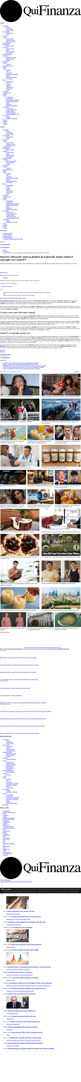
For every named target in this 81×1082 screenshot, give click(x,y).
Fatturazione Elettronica (12, 101)
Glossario (5, 91)
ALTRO (2, 127)
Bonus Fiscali (9, 33)
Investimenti (9, 28)
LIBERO (12, 889)
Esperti (5, 122)
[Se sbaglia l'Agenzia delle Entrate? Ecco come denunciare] (42, 914)
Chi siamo (6, 891)
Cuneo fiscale (6, 846)
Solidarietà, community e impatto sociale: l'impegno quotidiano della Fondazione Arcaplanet (23, 702)
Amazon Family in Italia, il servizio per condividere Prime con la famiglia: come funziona (22, 726)
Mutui (7, 102)
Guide (4, 95)
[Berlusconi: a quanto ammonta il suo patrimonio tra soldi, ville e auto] (42, 919)
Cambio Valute (10, 111)
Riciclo (8, 75)
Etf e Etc (8, 83)
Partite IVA (9, 769)
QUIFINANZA (65, 889)
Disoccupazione (10, 767)
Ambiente (8, 70)
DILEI (56, 889)
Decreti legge (6, 811)
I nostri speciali (7, 92)
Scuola (5, 816)
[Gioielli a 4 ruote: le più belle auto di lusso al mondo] (42, 991)
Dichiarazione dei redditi (9, 812)
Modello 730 (6, 849)
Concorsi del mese (7, 237)
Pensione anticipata (11, 759)
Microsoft (7, 298)
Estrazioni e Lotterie (11, 57)
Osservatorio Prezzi (8, 65)
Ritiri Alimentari (10, 58)
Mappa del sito (18, 881)
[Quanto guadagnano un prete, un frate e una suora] (42, 902)
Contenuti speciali (4, 881)
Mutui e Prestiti (10, 46)
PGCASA (38, 889)
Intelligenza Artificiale (11, 118)
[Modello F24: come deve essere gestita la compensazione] (42, 1019)
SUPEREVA (77, 889)
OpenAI (2, 298)
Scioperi (8, 60)
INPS (4, 813)
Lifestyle (5, 47)
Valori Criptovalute (11, 112)
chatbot (32, 322)
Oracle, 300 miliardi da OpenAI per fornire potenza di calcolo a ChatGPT (21, 368)
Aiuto (35, 891)
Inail (4, 848)
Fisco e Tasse (6, 31)
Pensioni (5, 36)
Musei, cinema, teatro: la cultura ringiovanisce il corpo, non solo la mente (18, 657)
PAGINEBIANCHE (44, 889)
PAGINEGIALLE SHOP (31, 889)
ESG (7, 71)
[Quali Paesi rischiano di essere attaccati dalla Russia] (42, 1002)
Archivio (30, 881)
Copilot (38, 347)
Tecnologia (6, 115)
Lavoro (5, 37)
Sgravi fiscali (6, 822)
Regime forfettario (10, 750)
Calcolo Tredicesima (11, 110)
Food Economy (10, 48)
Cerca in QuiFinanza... (6, 880)
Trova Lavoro (9, 38)
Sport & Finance (7, 54)
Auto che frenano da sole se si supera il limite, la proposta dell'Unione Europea (19, 733)
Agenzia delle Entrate (8, 819)
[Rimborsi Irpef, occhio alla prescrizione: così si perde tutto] (42, 1035)
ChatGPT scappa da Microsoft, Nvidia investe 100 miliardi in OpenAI (20, 363)
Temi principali (7, 852)
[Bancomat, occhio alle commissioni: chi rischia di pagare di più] (42, 985)
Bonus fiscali (9, 746)
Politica (5, 63)
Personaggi (6, 61)
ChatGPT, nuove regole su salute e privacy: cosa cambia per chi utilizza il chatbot (23, 367)
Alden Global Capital (20, 298)
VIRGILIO (17, 889)
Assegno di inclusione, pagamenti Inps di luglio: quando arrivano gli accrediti (19, 665)
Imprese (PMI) (10, 30)
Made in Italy (6, 825)
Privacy (15, 891)
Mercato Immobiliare (8, 770)
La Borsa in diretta (7, 233)
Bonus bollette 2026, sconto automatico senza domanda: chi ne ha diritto (18, 672)
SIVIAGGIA (60, 889)
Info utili (5, 56)
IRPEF (5, 832)
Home (4, 250)
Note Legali (10, 891)
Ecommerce (6, 820)
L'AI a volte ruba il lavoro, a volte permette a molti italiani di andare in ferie (19, 679)
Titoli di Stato (9, 87)
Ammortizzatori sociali (8, 828)
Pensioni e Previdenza (11, 105)
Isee (4, 845)
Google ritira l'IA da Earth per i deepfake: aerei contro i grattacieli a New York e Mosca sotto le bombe (25, 711)
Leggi (7, 34)
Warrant (8, 85)
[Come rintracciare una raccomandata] (42, 924)
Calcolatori (6, 107)
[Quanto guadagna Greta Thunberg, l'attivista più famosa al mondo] (42, 1040)
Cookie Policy (20, 891)
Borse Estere (9, 88)
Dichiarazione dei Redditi (12, 100)
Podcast (5, 94)
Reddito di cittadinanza (9, 818)
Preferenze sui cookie (28, 891)
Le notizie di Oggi (7, 853)
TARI (4, 850)
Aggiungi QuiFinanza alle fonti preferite (13, 239)
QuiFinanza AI (7, 43)
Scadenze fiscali (7, 236)
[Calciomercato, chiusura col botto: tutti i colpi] (42, 1013)
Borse (4, 80)
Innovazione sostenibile (12, 74)
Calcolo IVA (9, 108)
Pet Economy (9, 53)
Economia (5, 26)
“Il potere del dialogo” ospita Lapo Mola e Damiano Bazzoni (15, 688)
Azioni (8, 84)
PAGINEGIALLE (22, 889)
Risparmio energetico (11, 77)
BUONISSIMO (71, 889)
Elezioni (8, 64)
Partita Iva (8, 104)
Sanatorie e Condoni (8, 826)
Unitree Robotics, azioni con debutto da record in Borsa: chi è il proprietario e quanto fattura (23, 718)
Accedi (2, 23)
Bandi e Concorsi (10, 40)
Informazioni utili (7, 752)
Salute (4, 120)
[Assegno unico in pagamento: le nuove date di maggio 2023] (42, 936)
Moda (7, 50)
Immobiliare (6, 44)
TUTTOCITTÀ (51, 889)
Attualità (5, 121)
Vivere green (9, 78)
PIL (4, 842)
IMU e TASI (6, 839)
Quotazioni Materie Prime (12, 114)
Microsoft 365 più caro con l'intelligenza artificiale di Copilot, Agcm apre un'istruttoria (24, 365)
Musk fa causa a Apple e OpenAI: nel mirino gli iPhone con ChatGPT (20, 364)
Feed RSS (24, 881)
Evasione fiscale (10, 749)
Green (4, 68)
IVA (4, 829)
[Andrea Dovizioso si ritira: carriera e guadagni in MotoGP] (42, 1029)
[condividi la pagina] (1, 289)
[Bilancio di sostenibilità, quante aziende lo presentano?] (42, 1024)
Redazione (5, 804)
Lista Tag (5, 855)
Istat (4, 840)
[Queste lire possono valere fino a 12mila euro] (42, 969)
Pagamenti (5, 815)
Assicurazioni (9, 97)
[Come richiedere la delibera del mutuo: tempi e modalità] (42, 947)
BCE (4, 836)
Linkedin (5, 278)
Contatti (5, 124)
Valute (7, 90)
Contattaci (11, 881)
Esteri (4, 67)
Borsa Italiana (9, 81)
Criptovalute (9, 98)
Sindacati (5, 833)
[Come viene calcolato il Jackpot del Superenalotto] (42, 975)
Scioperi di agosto (7, 234)
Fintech (8, 117)
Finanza (8, 27)
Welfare (5, 823)
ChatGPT (12, 298)
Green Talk (9, 73)
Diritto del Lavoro (10, 41)
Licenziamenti (6, 830)
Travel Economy (10, 51)
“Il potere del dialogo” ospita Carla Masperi (11, 695)
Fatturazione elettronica (9, 843)
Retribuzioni (9, 766)
